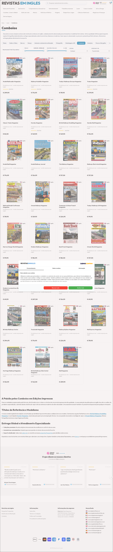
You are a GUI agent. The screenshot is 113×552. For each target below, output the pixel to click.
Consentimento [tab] (31, 268)
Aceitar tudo (80, 288)
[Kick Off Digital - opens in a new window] (86, 263)
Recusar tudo (55, 288)
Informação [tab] (82, 268)
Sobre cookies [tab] (56, 268)
